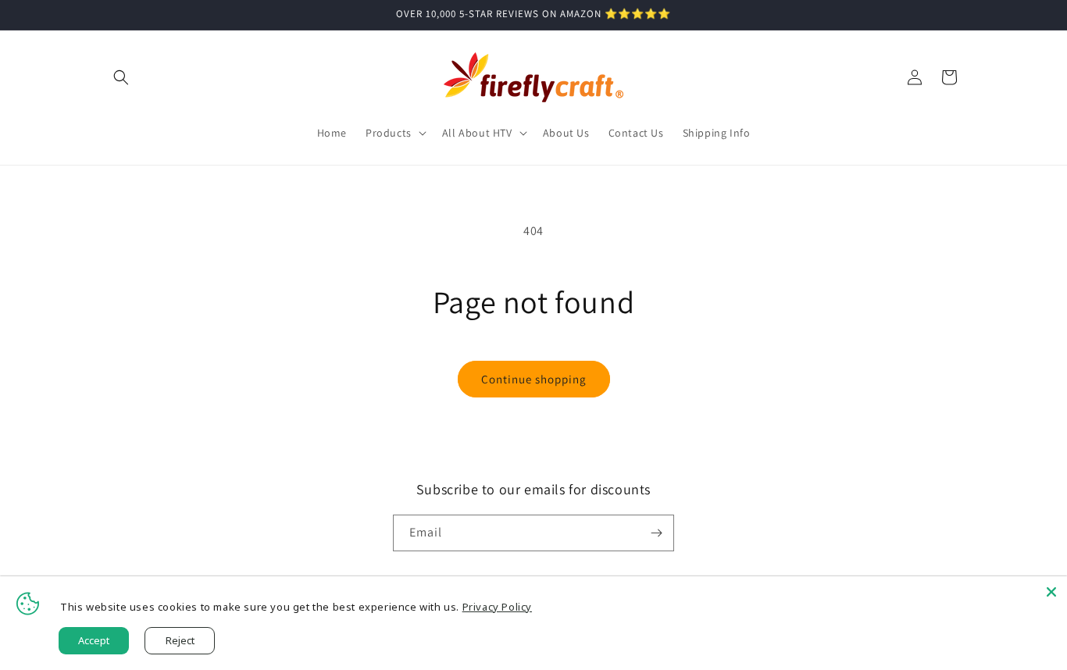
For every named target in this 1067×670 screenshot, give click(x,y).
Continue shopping (534, 379)
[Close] (1051, 592)
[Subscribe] (656, 533)
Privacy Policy (497, 607)
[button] (121, 77)
